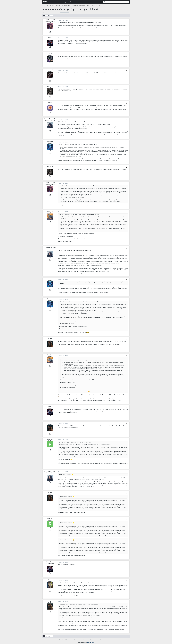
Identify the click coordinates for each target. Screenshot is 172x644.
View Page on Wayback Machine (69, 2)
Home (43, 5)
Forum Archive (50, 5)
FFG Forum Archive (49, 2)
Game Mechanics (66, 5)
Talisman (58, 5)
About (58, 2)
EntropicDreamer (90, 642)
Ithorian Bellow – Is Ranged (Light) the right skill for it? (86, 5)
